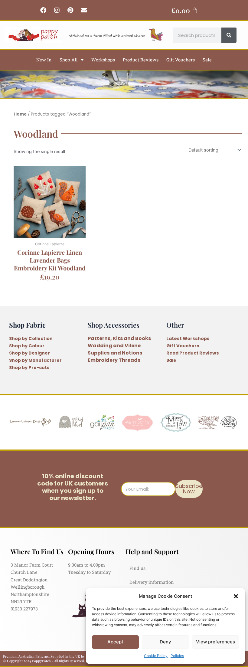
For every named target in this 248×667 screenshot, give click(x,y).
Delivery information (151, 582)
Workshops (103, 60)
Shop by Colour (26, 346)
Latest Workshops (188, 338)
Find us (137, 568)
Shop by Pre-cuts (29, 368)
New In (44, 60)
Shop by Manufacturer (35, 360)
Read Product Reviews (192, 353)
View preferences (215, 642)
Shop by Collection (31, 338)
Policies (177, 655)
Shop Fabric (27, 324)
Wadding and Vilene (114, 345)
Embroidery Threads (114, 360)
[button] (236, 596)
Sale (207, 60)
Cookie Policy (156, 655)
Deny (165, 642)
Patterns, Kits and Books (119, 338)
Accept (115, 642)
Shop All (69, 60)
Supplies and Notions (115, 352)
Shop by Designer (29, 353)
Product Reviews (140, 60)
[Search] (229, 35)
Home (20, 114)
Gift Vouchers (180, 60)
